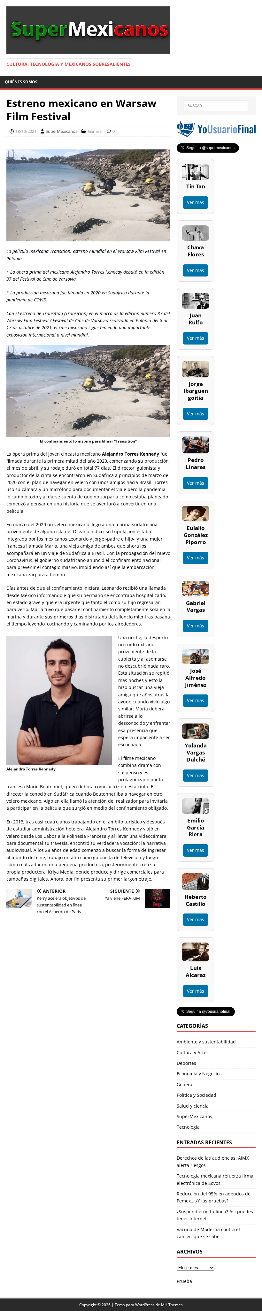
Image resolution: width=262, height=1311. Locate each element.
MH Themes (172, 1304)
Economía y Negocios (199, 1074)
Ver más (195, 202)
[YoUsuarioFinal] (216, 133)
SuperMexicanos (61, 131)
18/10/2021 (25, 131)
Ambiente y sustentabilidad (206, 1042)
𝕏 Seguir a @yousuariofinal (205, 1011)
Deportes (186, 1063)
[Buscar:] (216, 105)
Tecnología (188, 1127)
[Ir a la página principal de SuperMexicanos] (88, 50)
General (95, 131)
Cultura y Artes (193, 1053)
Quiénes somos (21, 82)
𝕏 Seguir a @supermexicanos (208, 148)
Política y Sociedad (196, 1095)
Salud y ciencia (193, 1106)
